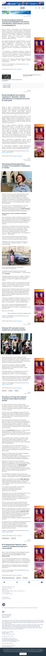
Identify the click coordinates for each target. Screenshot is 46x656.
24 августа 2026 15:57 (27, 393)
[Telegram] (17, 582)
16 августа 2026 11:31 (27, 541)
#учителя (4, 390)
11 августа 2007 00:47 (27, 16)
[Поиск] (36, 8)
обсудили (16, 412)
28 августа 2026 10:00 (27, 159)
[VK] (4, 582)
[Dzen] (29, 582)
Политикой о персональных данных (20, 651)
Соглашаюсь (23, 653)
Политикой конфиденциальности (35, 651)
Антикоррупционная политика (7, 636)
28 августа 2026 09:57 (27, 324)
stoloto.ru (23, 307)
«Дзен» (15, 69)
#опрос (16, 390)
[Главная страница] (22, 8)
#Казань (10, 390)
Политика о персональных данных (8, 634)
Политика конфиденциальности (8, 643)
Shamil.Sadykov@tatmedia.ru (7, 646)
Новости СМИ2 (6, 85)
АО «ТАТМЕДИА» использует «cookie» (8, 638)
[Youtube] (41, 582)
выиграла (26, 219)
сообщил (18, 553)
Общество (29, 15)
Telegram (20, 69)
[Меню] (43, 8)
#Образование (5, 538)
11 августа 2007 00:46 (27, 91)
